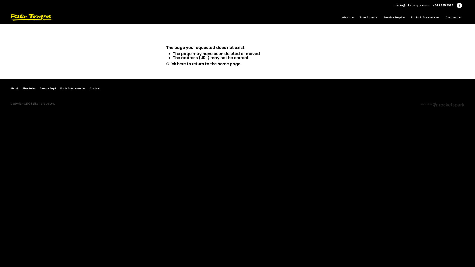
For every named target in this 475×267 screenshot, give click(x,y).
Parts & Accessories (425, 18)
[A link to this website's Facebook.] (459, 5)
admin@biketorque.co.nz (412, 5)
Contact (452, 18)
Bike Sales (368, 18)
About (347, 18)
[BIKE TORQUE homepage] (55, 17)
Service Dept (393, 18)
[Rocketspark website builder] (442, 105)
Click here (176, 64)
